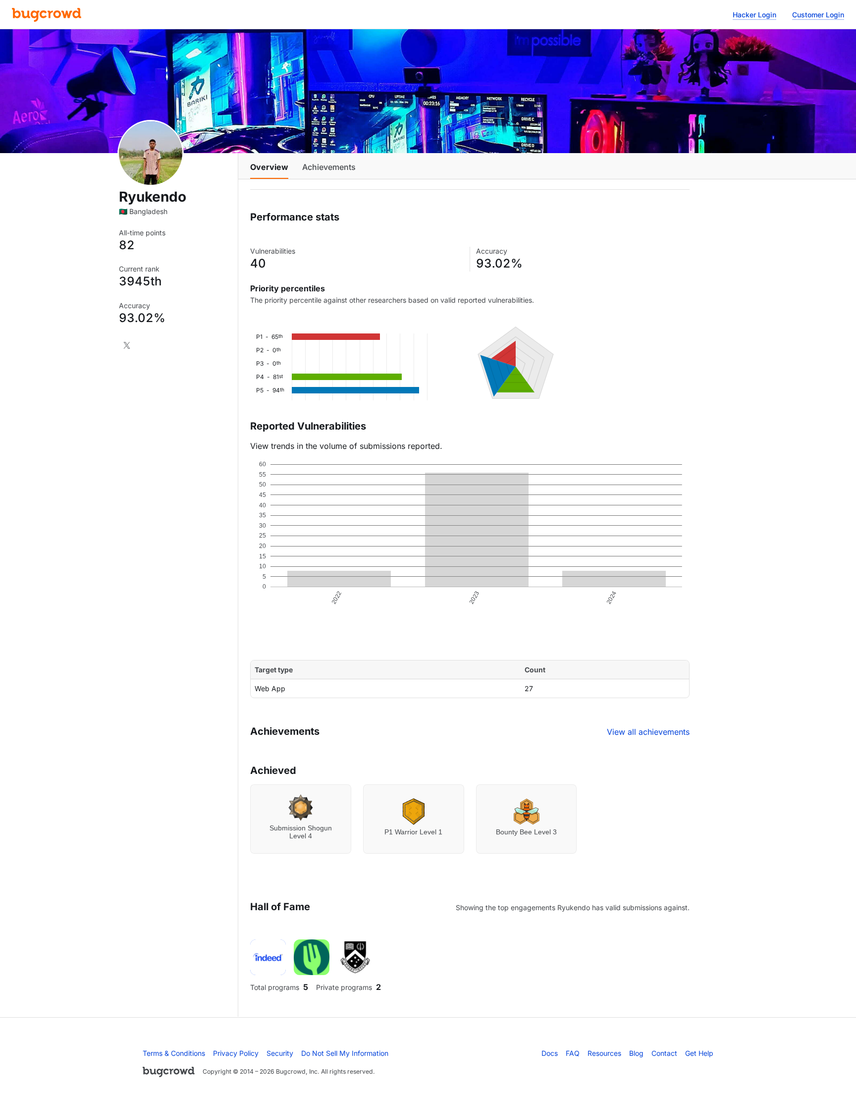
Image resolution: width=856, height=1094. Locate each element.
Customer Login (818, 14)
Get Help (699, 1053)
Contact (664, 1053)
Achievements (329, 167)
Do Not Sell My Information (344, 1053)
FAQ (573, 1053)
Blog (636, 1053)
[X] (127, 345)
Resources (604, 1053)
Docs (549, 1053)
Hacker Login (754, 14)
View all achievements (648, 732)
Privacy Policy (236, 1053)
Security (280, 1053)
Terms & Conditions (174, 1053)
